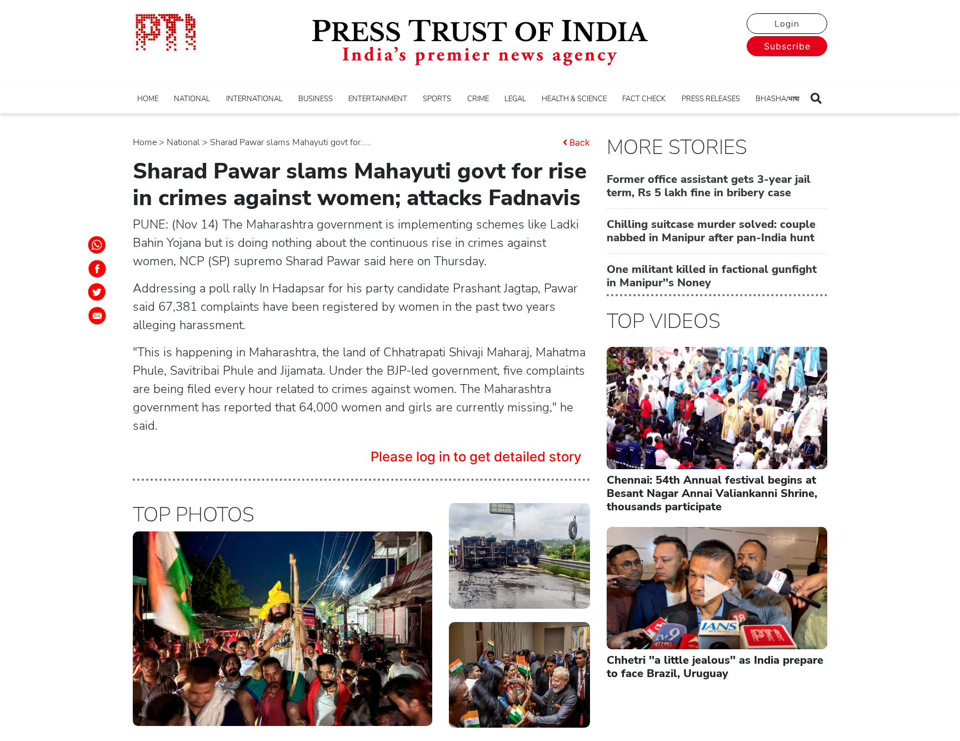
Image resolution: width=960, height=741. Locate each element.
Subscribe (787, 46)
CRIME (478, 99)
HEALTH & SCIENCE (574, 99)
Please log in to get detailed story (476, 457)
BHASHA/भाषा (777, 99)
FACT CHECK (644, 99)
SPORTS (437, 99)
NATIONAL (192, 99)
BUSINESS (315, 99)
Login (786, 24)
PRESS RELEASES (711, 99)
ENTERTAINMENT (377, 99)
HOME (147, 99)
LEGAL (515, 99)
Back (579, 142)
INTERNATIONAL (254, 99)
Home (145, 142)
